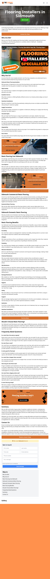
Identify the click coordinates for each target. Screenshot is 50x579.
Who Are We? (6, 474)
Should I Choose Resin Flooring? (10, 487)
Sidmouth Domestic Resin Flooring (11, 483)
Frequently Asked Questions (9, 490)
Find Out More (25, 318)
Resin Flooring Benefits (8, 485)
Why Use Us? (6, 476)
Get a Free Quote (25, 191)
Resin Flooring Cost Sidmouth (10, 479)
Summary (5, 492)
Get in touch (25, 20)
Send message (20, 466)
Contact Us (5, 494)
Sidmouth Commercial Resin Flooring (12, 481)
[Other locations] (43, 3)
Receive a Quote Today (25, 437)
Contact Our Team (25, 34)
